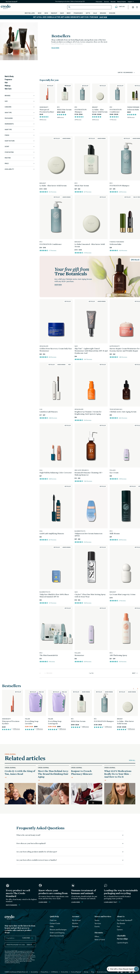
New (39, 13)
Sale (95, 13)
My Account (76, 920)
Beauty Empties (121, 1)
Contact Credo (55, 923)
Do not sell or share (102, 972)
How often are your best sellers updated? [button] (31, 843)
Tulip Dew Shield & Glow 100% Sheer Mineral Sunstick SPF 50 (54, 595)
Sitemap (86, 972)
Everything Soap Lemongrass (54, 722)
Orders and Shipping (57, 933)
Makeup (54, 13)
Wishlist (75, 923)
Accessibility (34, 972)
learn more (75, 902)
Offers (97, 936)
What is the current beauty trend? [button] (28, 835)
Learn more (43, 902)
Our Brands (121, 923)
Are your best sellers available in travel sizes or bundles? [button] (36, 860)
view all (132, 760)
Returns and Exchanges (58, 930)
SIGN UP (29, 945)
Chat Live (53, 920)
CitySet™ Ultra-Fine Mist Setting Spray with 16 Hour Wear (90, 595)
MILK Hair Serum (64, 109)
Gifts (88, 13)
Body (69, 13)
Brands (103, 13)
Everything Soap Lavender (31, 722)
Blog (92, 972)
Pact (118, 926)
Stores (97, 920)
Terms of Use (64, 972)
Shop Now (103, 17)
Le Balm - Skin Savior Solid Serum (99, 110)
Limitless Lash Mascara (48, 412)
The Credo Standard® (8, 1)
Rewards (113, 1)
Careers (120, 930)
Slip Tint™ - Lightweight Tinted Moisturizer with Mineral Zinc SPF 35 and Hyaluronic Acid (91, 350)
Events (97, 926)
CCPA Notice (54, 972)
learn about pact (111, 902)
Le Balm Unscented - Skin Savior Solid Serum (90, 245)
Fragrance (78, 13)
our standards (11, 905)
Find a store (99, 1)
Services (106, 1)
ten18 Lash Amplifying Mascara (52, 533)
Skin (46, 13)
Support (130, 1)
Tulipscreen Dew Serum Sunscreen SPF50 (88, 534)
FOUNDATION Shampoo (81, 110)
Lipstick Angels (122, 943)
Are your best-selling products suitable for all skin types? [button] (36, 852)
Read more (55, 48)
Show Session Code (57, 936)
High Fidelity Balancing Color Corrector (56, 472)
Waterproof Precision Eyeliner (47, 110)
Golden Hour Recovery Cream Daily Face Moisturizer (56, 349)
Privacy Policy (16, 962)
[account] (133, 7)
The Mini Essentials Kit (49, 655)
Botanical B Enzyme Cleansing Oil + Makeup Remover (88, 473)
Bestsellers (30, 13)
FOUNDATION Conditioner (116, 110)
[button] (137, 7)
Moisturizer (79, 655)
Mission (112, 13)
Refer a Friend (100, 940)
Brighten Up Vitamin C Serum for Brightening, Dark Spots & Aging (88, 413)
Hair (62, 13)
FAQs (52, 926)
